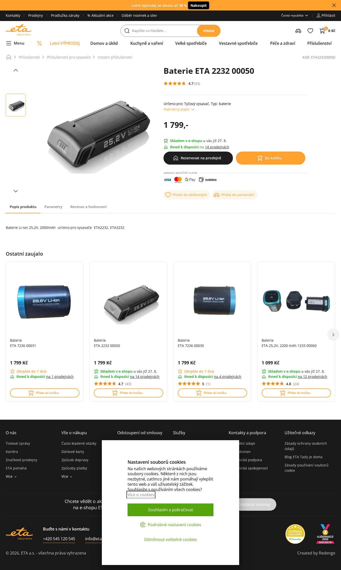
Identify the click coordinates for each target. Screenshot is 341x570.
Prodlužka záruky (65, 15)
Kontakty (13, 15)
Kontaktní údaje (242, 443)
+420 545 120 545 (59, 538)
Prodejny (35, 15)
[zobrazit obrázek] (16, 70)
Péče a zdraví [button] (282, 43)
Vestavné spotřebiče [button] (238, 43)
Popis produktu (23, 206)
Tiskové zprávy (18, 443)
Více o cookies (141, 494)
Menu (19, 43)
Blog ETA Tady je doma (304, 456)
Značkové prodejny (21, 459)
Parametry (53, 206)
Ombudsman (240, 451)
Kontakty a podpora (247, 432)
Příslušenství (29, 57)
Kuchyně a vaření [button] (146, 43)
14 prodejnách (217, 147)
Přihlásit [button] (328, 15)
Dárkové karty (72, 451)
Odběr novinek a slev (139, 15)
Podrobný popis (177, 109)
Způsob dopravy (74, 459)
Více (9, 476)
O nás (11, 432)
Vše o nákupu (74, 432)
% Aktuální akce (100, 15)
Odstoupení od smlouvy (139, 432)
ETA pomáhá (16, 468)
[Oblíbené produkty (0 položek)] (310, 31)
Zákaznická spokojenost (248, 468)
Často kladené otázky (78, 443)
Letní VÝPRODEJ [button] (65, 43)
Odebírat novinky (254, 504)
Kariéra (12, 451)
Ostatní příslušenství (115, 57)
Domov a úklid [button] (104, 43)
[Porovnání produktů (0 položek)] (298, 31)
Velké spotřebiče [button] (191, 43)
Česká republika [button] (292, 15)
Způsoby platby (74, 468)
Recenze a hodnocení (88, 206)
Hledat (208, 30)
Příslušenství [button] (319, 43)
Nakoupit (198, 5)
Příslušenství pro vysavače (69, 57)
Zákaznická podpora (245, 459)
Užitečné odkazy (300, 432)
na (60, 376)
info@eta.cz (96, 538)
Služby (179, 432)
